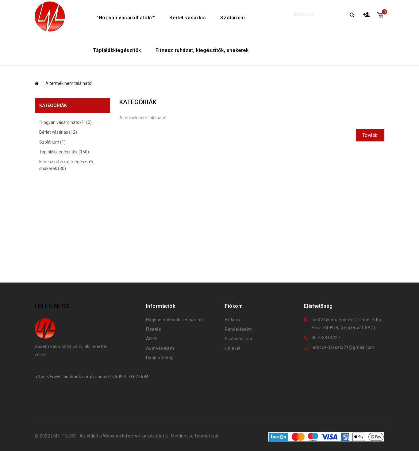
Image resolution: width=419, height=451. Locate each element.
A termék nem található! (68, 83)
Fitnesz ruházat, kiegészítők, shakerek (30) (66, 165)
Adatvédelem (160, 348)
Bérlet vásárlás (187, 18)
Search (351, 15)
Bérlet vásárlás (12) (58, 132)
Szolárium (232, 18)
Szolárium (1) (52, 142)
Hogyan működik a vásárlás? (175, 319)
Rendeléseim (238, 329)
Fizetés (153, 329)
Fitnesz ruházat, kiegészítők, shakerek (202, 50)
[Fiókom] (367, 14)
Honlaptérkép (160, 357)
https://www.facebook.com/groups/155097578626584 (92, 376)
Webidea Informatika (125, 435)
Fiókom (232, 319)
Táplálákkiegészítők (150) (64, 151)
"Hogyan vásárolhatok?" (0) (65, 122)
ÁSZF (151, 338)
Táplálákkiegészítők (117, 50)
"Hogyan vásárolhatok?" (126, 18)
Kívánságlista (238, 338)
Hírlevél (232, 348)
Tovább (370, 135)
